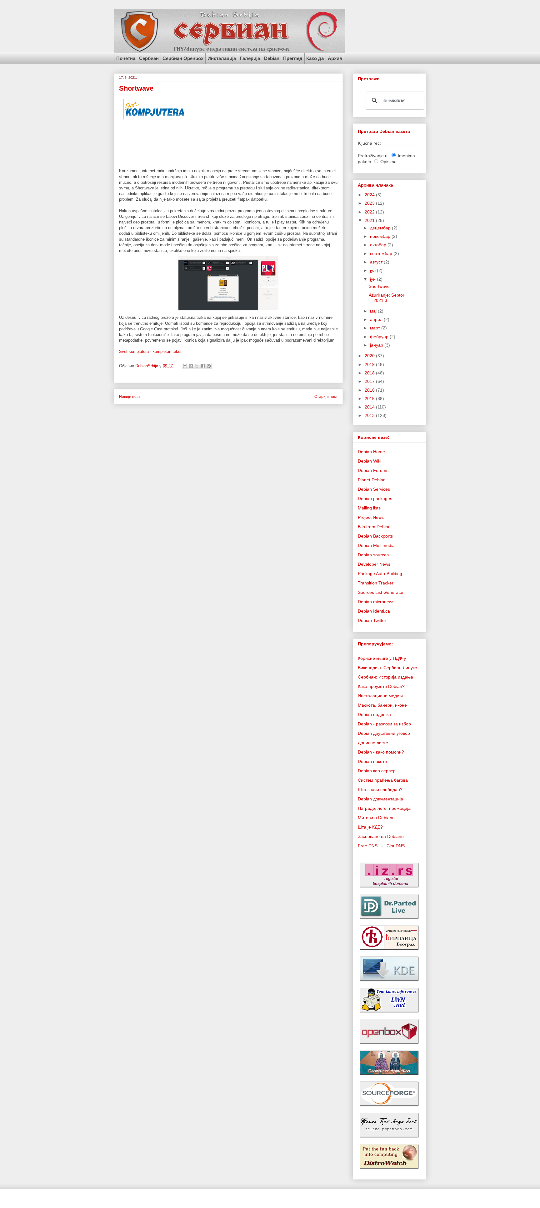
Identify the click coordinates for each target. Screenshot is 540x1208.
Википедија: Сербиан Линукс (387, 667)
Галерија (250, 58)
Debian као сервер (377, 770)
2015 (370, 398)
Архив (335, 58)
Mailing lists (369, 507)
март (375, 327)
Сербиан (149, 58)
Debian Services (374, 489)
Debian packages (375, 498)
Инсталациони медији (380, 695)
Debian (271, 58)
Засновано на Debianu (381, 836)
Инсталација (222, 58)
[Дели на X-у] (197, 366)
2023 (370, 203)
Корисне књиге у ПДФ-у (382, 658)
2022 (370, 211)
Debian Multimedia (376, 545)
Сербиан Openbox (182, 58)
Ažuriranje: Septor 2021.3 (386, 298)
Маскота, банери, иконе (382, 705)
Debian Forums (373, 470)
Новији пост (129, 396)
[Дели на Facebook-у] (203, 366)
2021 (370, 220)
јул (373, 270)
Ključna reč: (369, 143)
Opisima (388, 161)
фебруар (380, 336)
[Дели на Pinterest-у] (209, 366)
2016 (370, 390)
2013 (370, 415)
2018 (370, 372)
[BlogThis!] (191, 366)
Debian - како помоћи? (381, 751)
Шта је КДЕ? (370, 827)
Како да (315, 58)
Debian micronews (376, 601)
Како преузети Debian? (381, 686)
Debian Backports (375, 536)
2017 (370, 381)
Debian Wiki (369, 461)
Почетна (125, 58)
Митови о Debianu (376, 817)
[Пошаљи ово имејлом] (185, 366)
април (377, 319)
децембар (381, 227)
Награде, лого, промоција (384, 808)
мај (374, 310)
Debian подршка (374, 714)
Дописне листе (373, 742)
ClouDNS (396, 845)
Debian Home (371, 451)
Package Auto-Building (380, 573)
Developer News (374, 564)
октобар (379, 244)
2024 (370, 194)
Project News (371, 517)
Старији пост (326, 396)
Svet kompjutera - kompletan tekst (150, 351)
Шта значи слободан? (380, 789)
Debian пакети (372, 761)
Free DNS (368, 845)
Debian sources (373, 554)
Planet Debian (372, 479)
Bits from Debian (374, 526)
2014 (370, 406)
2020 (370, 355)
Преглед (292, 58)
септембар (381, 253)
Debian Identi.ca (374, 611)
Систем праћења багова (383, 780)
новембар (381, 236)
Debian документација (380, 798)
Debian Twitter (372, 620)
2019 (370, 364)
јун (373, 279)
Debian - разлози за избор (384, 723)
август (377, 261)
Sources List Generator (381, 592)
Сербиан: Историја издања (385, 676)
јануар (377, 345)
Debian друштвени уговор (384, 733)
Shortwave (379, 286)
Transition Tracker (375, 582)
